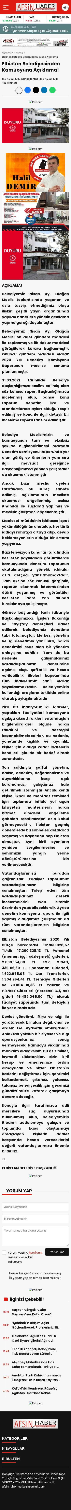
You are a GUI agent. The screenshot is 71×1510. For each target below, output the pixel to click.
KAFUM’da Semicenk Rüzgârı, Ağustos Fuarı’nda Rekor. (34, 1390)
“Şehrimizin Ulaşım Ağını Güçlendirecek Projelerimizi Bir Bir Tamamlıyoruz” (35, 1325)
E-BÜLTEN (11, 1459)
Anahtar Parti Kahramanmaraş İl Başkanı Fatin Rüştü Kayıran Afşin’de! (36, 1377)
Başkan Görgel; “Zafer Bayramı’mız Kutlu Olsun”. (32, 1312)
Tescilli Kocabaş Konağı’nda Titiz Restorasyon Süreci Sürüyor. (34, 1351)
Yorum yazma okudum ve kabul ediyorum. (25, 1257)
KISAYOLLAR (13, 1449)
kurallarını (35, 1252)
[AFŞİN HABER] (36, 7)
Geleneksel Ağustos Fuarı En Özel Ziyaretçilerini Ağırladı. (35, 31)
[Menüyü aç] (6, 7)
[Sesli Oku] (18, 90)
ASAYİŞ (19, 52)
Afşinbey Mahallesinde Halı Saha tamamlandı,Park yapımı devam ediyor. (36, 1364)
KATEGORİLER (15, 1438)
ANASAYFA (7, 52)
